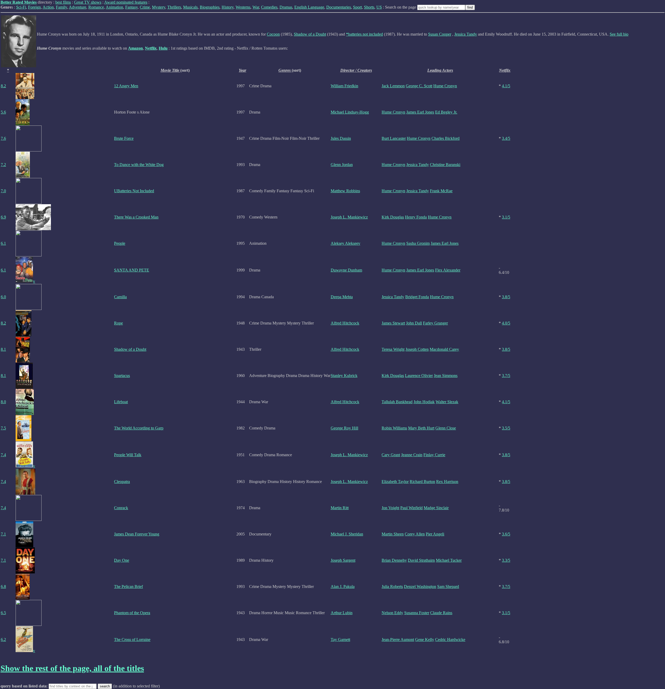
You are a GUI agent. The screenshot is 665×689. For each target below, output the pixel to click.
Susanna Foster (416, 613)
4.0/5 (506, 323)
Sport (357, 7)
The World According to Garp (138, 428)
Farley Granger (435, 323)
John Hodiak (424, 402)
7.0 (3, 191)
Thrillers (174, 7)
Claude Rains (441, 613)
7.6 (3, 138)
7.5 (3, 428)
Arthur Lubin (342, 613)
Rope (118, 323)
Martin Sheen (393, 534)
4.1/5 (506, 86)
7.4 (3, 455)
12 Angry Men (126, 86)
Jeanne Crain (411, 455)
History (228, 7)
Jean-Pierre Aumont (398, 639)
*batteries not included (364, 34)
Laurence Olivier (419, 375)
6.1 (3, 243)
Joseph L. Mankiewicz (349, 217)
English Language (309, 7)
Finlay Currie (434, 455)
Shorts (369, 7)
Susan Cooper (439, 34)
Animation (114, 7)
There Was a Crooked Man (136, 217)
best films (63, 2)
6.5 (3, 613)
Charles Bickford (445, 138)
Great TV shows (87, 2)
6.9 (3, 217)
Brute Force (124, 138)
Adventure (77, 7)
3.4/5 (506, 138)
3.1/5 (506, 217)
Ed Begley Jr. (446, 112)
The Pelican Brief (128, 586)
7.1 (3, 534)
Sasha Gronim (418, 243)
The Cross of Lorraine (132, 639)
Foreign (34, 7)
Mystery (158, 7)
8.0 (3, 402)
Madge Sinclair (436, 508)
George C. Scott (419, 86)
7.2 (3, 164)
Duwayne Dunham (346, 270)
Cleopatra (122, 481)
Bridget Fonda (417, 297)
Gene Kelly (424, 639)
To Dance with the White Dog (139, 164)
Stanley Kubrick (344, 375)
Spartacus (122, 375)
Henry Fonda (416, 217)
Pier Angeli (435, 534)
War (255, 7)
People (119, 243)
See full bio (619, 34)
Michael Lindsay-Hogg (350, 112)
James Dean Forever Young (136, 534)
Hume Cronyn (445, 86)
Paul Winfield (411, 508)
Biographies (210, 7)
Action (48, 7)
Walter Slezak (447, 402)
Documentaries (338, 7)
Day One (121, 560)
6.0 (3, 297)
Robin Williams (394, 428)
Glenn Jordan (342, 164)
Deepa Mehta (342, 297)
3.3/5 (506, 560)
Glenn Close (445, 428)
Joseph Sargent (343, 560)
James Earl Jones (420, 112)
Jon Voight (390, 508)
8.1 (3, 349)
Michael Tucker (449, 560)
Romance (96, 7)
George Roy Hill (344, 428)
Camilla (120, 297)
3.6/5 (506, 534)
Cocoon (273, 34)
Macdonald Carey (444, 349)
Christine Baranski (445, 164)
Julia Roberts (392, 586)
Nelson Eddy (392, 613)
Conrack (121, 508)
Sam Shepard (448, 586)
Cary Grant (391, 455)
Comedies (269, 7)
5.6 (3, 112)
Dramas (286, 7)
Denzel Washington (420, 586)
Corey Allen (415, 534)
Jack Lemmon (393, 86)
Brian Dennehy (394, 560)
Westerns (243, 7)
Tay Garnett (340, 639)
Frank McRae (441, 191)
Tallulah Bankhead (397, 402)
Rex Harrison (447, 481)
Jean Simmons (445, 375)
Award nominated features (125, 2)
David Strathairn (421, 560)
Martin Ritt (340, 508)
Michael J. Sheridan (347, 534)
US (379, 7)
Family (61, 7)
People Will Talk (127, 455)
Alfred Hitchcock (345, 323)
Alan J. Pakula (343, 586)
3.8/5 (506, 297)
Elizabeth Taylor (395, 481)
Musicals (190, 7)
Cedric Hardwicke (450, 639)
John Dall (414, 323)
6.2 (3, 639)
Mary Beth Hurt (421, 428)
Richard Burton (422, 481)
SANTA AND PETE (131, 270)
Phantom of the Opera (132, 613)
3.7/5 (506, 375)
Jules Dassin (341, 138)
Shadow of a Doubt (310, 34)
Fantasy (131, 7)
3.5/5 (506, 428)
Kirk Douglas (393, 217)
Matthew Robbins (345, 191)
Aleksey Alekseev (345, 243)
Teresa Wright (393, 349)
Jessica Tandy (465, 34)
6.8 (3, 586)
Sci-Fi (21, 7)
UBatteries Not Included (134, 191)
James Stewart (393, 323)
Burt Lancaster (394, 138)
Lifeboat (121, 402)
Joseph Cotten (417, 349)
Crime (145, 7)
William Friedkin (344, 86)
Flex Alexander (447, 270)
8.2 (3, 86)
